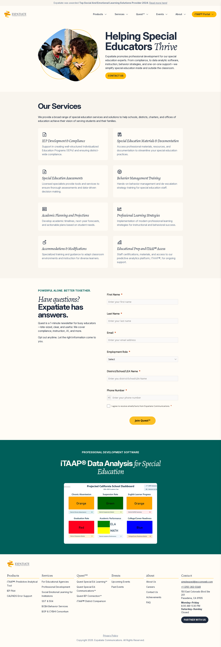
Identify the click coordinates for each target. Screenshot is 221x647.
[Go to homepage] (15, 14)
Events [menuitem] (160, 14)
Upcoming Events (120, 581)
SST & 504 (47, 601)
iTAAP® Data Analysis (111, 467)
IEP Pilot (11, 590)
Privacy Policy (110, 635)
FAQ (148, 602)
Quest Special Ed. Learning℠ (92, 581)
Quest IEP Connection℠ (89, 596)
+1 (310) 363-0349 (191, 586)
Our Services (59, 106)
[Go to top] (211, 637)
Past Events (117, 586)
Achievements (153, 597)
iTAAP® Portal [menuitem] (202, 14)
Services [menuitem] (119, 14)
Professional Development (56, 586)
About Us (151, 581)
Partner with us (195, 619)
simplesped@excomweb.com (197, 581)
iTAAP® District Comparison (91, 601)
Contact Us (115, 75)
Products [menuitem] (98, 14)
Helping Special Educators (141, 41)
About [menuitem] (179, 14)
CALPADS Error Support (19, 596)
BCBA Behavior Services (55, 606)
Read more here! (158, 2)
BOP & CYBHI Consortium (55, 611)
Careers (150, 586)
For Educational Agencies (55, 581)
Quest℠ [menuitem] (140, 14)
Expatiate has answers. (60, 306)
